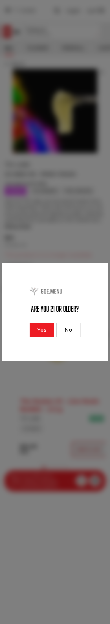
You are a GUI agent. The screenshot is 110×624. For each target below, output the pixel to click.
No (68, 330)
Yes (41, 330)
